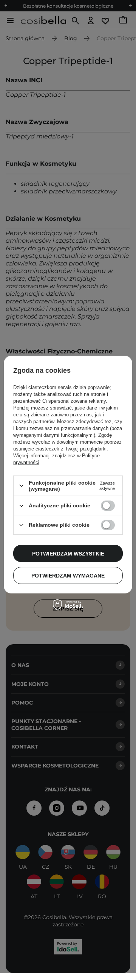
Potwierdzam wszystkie (68, 554)
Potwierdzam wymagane (68, 576)
